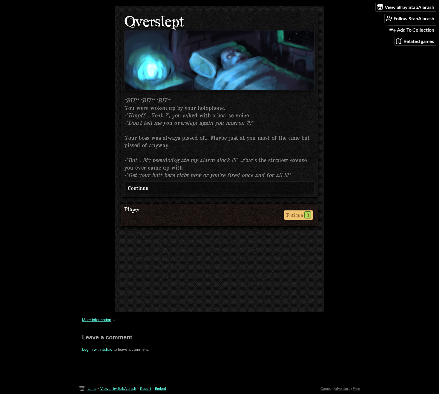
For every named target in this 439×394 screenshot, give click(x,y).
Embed (160, 388)
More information (96, 320)
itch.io (91, 388)
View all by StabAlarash (118, 388)
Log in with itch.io (97, 349)
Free (356, 388)
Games (325, 388)
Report (145, 388)
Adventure (342, 388)
